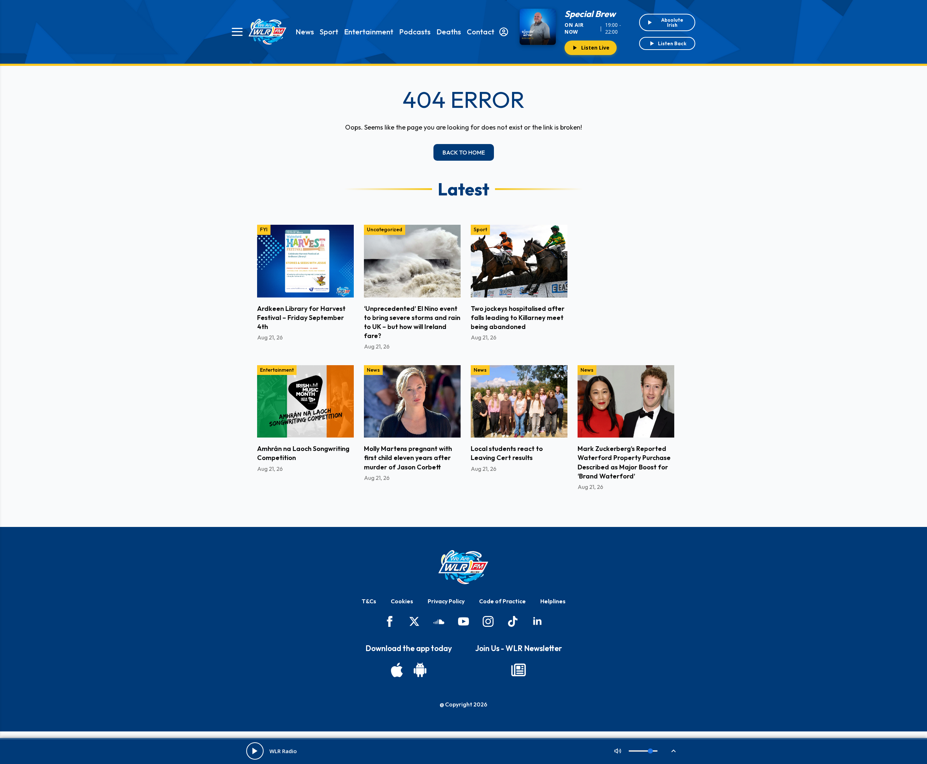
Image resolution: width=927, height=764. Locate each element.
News (304, 31)
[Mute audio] (618, 751)
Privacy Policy (446, 601)
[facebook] (389, 621)
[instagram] (488, 621)
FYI (264, 229)
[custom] (439, 621)
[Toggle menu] (237, 32)
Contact (480, 31)
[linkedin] (537, 621)
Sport (329, 31)
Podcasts (415, 31)
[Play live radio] (255, 751)
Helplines (553, 601)
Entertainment (368, 31)
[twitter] (414, 621)
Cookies (402, 601)
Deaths (448, 31)
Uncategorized (384, 229)
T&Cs (369, 601)
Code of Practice (502, 601)
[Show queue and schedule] (673, 751)
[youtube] (463, 621)
